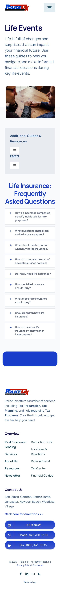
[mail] (33, 573)
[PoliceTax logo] (17, 6)
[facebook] (20, 573)
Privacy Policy (24, 565)
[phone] (39, 573)
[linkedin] (26, 573)
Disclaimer (37, 565)
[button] (30, 216)
